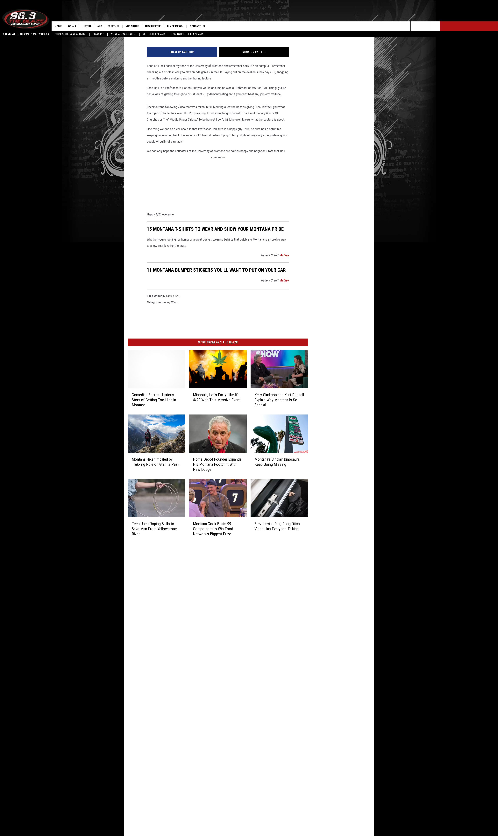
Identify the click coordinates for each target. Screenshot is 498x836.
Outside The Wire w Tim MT (71, 34)
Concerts (98, 34)
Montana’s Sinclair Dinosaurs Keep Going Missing (277, 462)
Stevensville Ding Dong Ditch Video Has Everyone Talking (277, 526)
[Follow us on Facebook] (425, 26)
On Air (72, 26)
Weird (174, 302)
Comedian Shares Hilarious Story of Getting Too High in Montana (154, 399)
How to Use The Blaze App (187, 34)
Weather (113, 26)
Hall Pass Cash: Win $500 (33, 34)
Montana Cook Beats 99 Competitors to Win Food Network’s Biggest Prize (213, 528)
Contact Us (197, 26)
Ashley (284, 255)
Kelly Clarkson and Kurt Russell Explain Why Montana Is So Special (279, 399)
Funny (166, 302)
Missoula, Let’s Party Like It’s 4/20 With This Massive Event (216, 397)
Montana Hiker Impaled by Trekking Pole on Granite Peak (155, 462)
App (99, 26)
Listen (86, 26)
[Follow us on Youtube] (415, 26)
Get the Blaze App (154, 34)
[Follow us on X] (435, 26)
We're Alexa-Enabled (123, 34)
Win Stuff (132, 26)
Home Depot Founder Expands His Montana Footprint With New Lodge (217, 464)
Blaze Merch (175, 26)
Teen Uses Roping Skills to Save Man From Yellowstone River (154, 528)
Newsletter (153, 26)
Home (58, 26)
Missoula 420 (171, 295)
